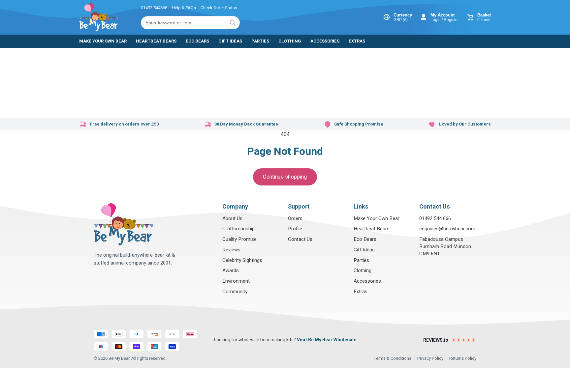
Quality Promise (239, 239)
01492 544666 (154, 8)
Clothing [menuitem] (289, 41)
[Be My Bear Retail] (98, 17)
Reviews (231, 249)
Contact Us (300, 239)
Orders (295, 218)
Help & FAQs (184, 8)
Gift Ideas (364, 249)
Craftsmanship (238, 228)
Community (234, 291)
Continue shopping (285, 177)
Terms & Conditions (392, 358)
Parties (361, 260)
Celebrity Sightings (242, 260)
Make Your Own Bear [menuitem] (103, 41)
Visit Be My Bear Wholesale (326, 339)
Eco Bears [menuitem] (197, 41)
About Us (232, 218)
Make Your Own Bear (376, 218)
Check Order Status (219, 8)
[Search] (232, 22)
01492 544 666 (435, 218)
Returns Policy (462, 358)
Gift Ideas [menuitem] (230, 41)
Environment (236, 281)
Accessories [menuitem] (324, 41)
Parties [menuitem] (260, 41)
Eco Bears (365, 239)
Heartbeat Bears (372, 228)
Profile (295, 228)
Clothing (362, 270)
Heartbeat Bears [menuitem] (156, 41)
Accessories (367, 281)
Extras (360, 291)
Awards (230, 270)
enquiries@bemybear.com (447, 228)
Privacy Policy (430, 358)
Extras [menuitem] (357, 41)
